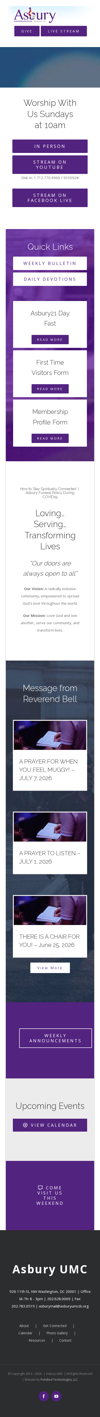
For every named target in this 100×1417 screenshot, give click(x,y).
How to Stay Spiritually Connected (48, 489)
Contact (65, 1340)
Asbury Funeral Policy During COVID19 (50, 495)
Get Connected (55, 1325)
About (24, 1325)
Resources (37, 1340)
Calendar (25, 1333)
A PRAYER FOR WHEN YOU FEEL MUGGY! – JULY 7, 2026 (48, 770)
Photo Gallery (57, 1333)
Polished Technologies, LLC (59, 1379)
